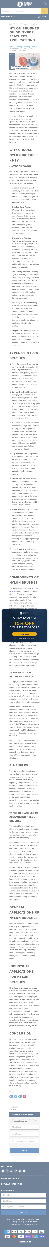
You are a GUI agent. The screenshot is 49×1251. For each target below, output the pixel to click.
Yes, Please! (24, 634)
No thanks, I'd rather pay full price (24, 638)
